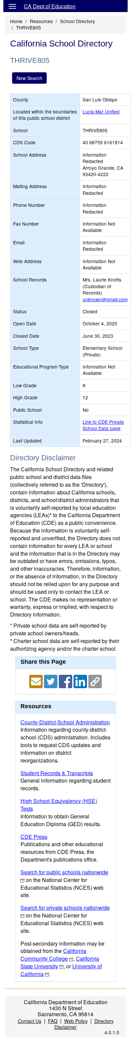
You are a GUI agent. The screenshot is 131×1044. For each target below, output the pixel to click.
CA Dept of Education (50, 6)
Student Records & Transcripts (56, 773)
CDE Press (33, 836)
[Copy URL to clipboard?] (95, 681)
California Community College (53, 954)
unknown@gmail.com (105, 299)
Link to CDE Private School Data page (103, 424)
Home (16, 21)
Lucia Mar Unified (101, 111)
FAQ (52, 1021)
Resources (41, 21)
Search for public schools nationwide (64, 872)
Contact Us (29, 1021)
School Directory (77, 21)
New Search (29, 78)
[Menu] (12, 6)
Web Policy (76, 1021)
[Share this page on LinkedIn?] (81, 681)
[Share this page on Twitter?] (51, 681)
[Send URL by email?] (36, 681)
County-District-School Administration (65, 722)
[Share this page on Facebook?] (66, 681)
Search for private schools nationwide (65, 907)
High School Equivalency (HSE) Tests (58, 804)
